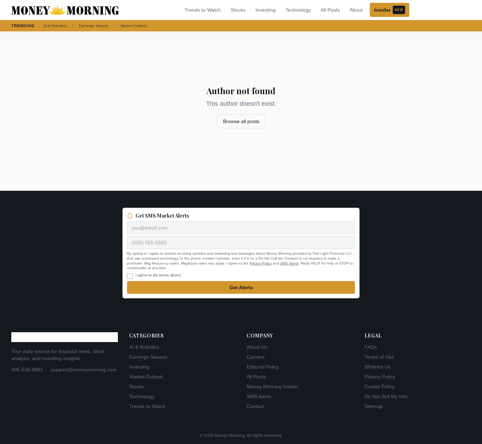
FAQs (370, 347)
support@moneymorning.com (83, 369)
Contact (255, 406)
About (356, 10)
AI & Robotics (55, 26)
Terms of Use (379, 357)
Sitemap (373, 406)
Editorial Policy (263, 367)
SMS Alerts (259, 396)
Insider (388, 10)
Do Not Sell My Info (386, 396)
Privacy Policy (260, 263)
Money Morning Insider (272, 386)
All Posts (330, 10)
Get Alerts (241, 287)
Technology (298, 10)
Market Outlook (134, 26)
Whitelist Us (377, 367)
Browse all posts (241, 121)
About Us (257, 347)
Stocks (238, 10)
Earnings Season (93, 26)
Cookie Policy (379, 386)
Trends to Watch (203, 10)
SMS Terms (289, 263)
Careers (256, 357)
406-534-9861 (27, 369)
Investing (265, 10)
